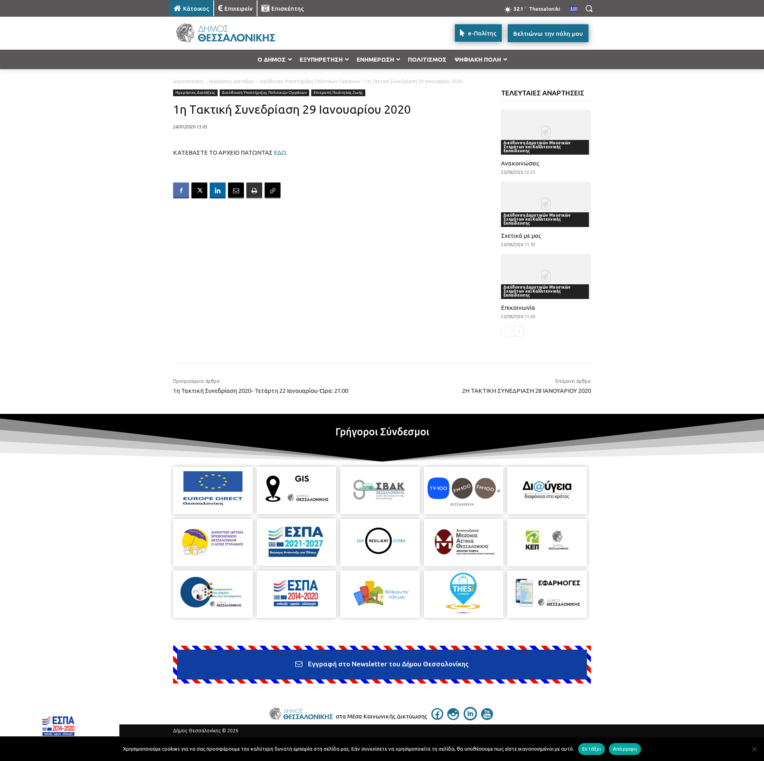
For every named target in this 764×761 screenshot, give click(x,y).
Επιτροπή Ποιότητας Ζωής (338, 92)
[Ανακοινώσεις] (546, 132)
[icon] (437, 717)
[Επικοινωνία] (546, 276)
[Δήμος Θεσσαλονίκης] (233, 33)
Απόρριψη (625, 748)
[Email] (236, 190)
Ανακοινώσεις (520, 163)
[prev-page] (506, 331)
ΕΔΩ (280, 152)
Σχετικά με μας (521, 235)
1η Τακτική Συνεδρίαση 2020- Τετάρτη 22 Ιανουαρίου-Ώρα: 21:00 (260, 390)
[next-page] (519, 331)
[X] (199, 190)
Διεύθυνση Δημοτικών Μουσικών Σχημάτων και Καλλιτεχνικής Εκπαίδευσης (537, 147)
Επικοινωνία (518, 307)
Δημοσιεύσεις (188, 81)
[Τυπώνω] (254, 190)
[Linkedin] (218, 190)
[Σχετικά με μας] (546, 204)
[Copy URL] (273, 190)
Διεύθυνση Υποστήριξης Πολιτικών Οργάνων (309, 81)
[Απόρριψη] (754, 749)
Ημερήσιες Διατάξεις (231, 81)
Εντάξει (591, 748)
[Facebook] (181, 190)
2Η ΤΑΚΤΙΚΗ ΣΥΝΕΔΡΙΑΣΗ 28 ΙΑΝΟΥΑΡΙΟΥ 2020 (526, 390)
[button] (588, 8)
